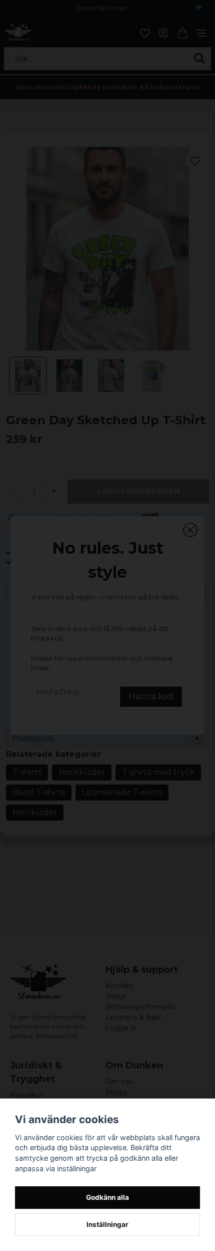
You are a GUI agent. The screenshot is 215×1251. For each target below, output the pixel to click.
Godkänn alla (107, 1197)
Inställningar (107, 1224)
